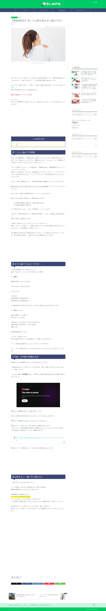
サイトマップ (43, 10)
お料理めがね (75, 127)
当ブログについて (81, 10)
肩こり (14, 577)
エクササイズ (14, 17)
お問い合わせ (62, 10)
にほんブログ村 (76, 125)
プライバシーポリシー (14, 609)
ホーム (25, 10)
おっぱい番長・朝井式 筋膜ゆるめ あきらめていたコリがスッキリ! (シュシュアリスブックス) (39, 439)
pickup (19, 577)
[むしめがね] (53, 6)
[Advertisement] (39, 72)
